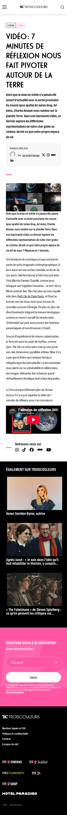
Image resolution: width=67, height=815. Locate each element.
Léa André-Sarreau (31, 155)
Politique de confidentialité (15, 734)
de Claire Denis (35, 296)
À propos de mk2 (10, 744)
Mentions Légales (16, 805)
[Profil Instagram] (48, 155)
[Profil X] (43, 155)
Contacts (6, 739)
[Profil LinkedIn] (12, 160)
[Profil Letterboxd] (53, 155)
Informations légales (15, 692)
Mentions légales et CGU (14, 728)
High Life (22, 296)
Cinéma (11, 25)
